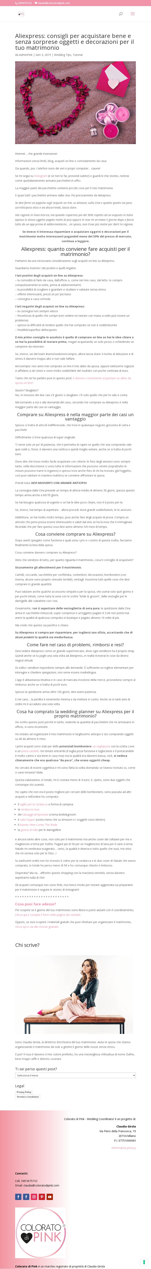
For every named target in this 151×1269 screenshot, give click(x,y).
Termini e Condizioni (28, 1096)
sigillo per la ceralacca (34, 804)
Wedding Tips (62, 55)
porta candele (30, 751)
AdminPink (25, 55)
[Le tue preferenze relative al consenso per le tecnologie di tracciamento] (144, 1262)
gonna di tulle (29, 830)
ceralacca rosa (30, 809)
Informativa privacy (123, 1148)
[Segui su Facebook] (18, 1197)
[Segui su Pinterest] (42, 1197)
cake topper (27, 819)
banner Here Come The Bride (38, 825)
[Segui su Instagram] (34, 1197)
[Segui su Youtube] (50, 1197)
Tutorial (78, 55)
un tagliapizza (101, 746)
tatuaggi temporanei (35, 814)
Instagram (40, 176)
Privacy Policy (24, 1092)
